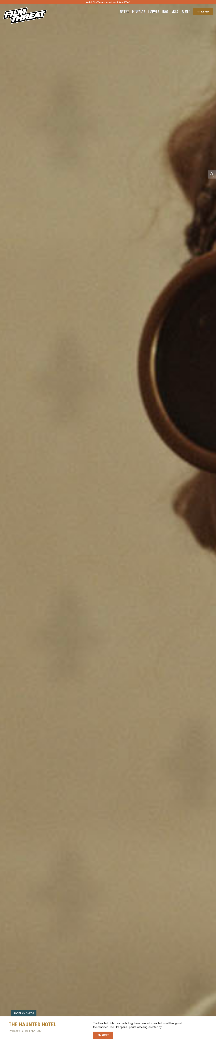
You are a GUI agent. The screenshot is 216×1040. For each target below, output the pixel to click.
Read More (103, 1035)
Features (153, 11)
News (165, 11)
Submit (185, 11)
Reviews (124, 11)
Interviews (138, 11)
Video (175, 11)
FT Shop (203, 11)
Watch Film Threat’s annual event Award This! (108, 2)
